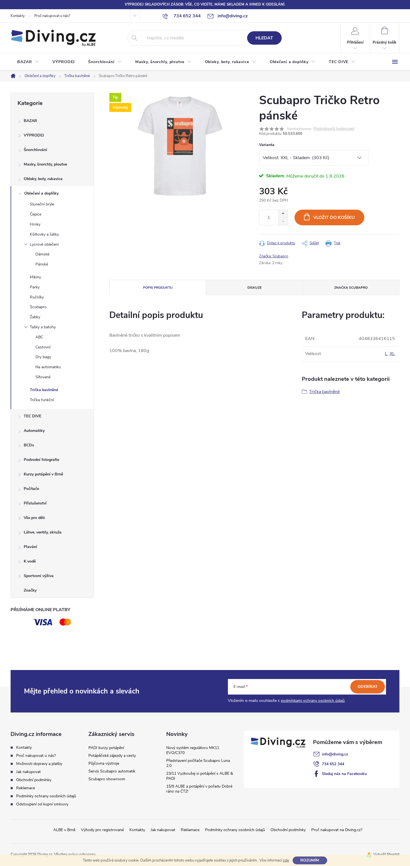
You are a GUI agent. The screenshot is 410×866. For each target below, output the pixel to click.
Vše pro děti (34, 517)
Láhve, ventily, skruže (42, 532)
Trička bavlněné (44, 390)
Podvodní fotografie (41, 459)
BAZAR (30, 120)
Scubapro (38, 307)
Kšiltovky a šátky (44, 234)
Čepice (35, 214)
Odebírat (368, 686)
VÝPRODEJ (34, 135)
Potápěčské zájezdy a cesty (112, 755)
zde (286, 860)
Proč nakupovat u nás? (52, 15)
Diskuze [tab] (254, 287)
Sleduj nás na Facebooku (344, 773)
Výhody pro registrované (102, 829)
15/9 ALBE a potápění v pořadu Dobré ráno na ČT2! (199, 789)
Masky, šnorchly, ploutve (45, 164)
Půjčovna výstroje (103, 763)
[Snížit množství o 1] (283, 221)
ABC (39, 337)
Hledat (264, 38)
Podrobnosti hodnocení (333, 128)
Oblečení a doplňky (41, 193)
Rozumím (309, 860)
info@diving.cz (335, 754)
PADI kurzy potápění (106, 747)
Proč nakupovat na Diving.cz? (336, 829)
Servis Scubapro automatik (111, 771)
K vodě (30, 561)
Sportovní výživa (39, 575)
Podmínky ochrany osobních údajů (46, 796)
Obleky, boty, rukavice (43, 178)
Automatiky (34, 430)
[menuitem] (28, 62)
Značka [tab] (351, 287)
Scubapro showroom (106, 779)
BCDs (29, 445)
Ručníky (37, 297)
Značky (30, 590)
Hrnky (35, 224)
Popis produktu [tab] (158, 287)
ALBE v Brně (64, 829)
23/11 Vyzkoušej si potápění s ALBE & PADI (199, 776)
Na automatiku (48, 367)
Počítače (31, 488)
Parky (35, 287)
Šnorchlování (35, 149)
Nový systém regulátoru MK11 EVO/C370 (192, 750)
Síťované (42, 377)
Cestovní (42, 347)
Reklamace (25, 788)
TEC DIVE (32, 416)
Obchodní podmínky (33, 780)
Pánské (41, 264)
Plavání (30, 546)
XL (392, 354)
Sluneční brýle (42, 204)
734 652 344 (333, 764)
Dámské (42, 254)
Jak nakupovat (28, 771)
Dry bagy (43, 357)
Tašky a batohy (43, 327)
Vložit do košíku (334, 217)
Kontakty (18, 15)
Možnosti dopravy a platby (39, 763)
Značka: (273, 256)
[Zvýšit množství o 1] (283, 213)
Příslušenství (35, 503)
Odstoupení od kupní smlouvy (42, 804)
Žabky (35, 317)
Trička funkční (42, 400)
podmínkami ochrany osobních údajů (313, 700)
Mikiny (35, 277)
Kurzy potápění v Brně (43, 474)
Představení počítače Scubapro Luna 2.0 (198, 763)
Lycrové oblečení (44, 244)
